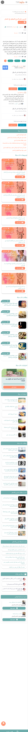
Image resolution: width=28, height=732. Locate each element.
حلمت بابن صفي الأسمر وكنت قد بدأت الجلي (16, 137)
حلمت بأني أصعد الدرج (21, 135)
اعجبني (19, 103)
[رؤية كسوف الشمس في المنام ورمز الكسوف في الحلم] (22, 346)
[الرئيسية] (25, 12)
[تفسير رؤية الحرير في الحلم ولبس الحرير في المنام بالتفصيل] (22, 314)
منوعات (21, 11)
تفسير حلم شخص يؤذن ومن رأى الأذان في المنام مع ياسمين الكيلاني (14, 196)
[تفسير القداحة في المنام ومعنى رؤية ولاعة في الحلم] (22, 325)
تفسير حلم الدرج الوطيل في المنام (20, 13)
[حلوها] (26, 2)
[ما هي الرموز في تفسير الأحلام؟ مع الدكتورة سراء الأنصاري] (14, 256)
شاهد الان (19, 177)
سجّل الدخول (22, 89)
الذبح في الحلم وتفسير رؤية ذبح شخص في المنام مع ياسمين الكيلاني (14, 173)
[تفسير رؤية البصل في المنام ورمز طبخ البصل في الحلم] (22, 356)
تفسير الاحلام (16, 11)
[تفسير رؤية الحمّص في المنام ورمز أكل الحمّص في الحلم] (22, 335)
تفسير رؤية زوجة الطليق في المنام (19, 150)
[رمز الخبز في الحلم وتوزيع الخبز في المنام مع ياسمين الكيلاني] (14, 278)
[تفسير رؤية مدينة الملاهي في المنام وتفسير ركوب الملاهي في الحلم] (22, 304)
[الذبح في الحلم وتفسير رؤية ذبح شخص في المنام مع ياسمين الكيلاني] (14, 164)
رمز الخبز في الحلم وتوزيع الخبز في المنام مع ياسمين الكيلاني (15, 287)
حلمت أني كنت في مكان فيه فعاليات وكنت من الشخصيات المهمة (14, 144)
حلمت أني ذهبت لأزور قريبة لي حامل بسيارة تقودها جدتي (14, 147)
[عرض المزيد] (5, 61)
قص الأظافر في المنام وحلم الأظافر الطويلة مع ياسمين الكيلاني (15, 242)
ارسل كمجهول (13, 89)
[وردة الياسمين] (25, 93)
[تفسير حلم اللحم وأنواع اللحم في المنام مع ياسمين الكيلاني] (14, 210)
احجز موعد (12, 608)
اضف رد (16, 103)
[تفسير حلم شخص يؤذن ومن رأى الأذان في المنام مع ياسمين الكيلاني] (14, 187)
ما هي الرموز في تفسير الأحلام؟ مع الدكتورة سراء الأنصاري (14, 264)
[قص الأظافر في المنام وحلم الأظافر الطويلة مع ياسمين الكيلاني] (14, 233)
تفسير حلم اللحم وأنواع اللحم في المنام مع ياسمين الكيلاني (16, 219)
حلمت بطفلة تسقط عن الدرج (20, 140)
